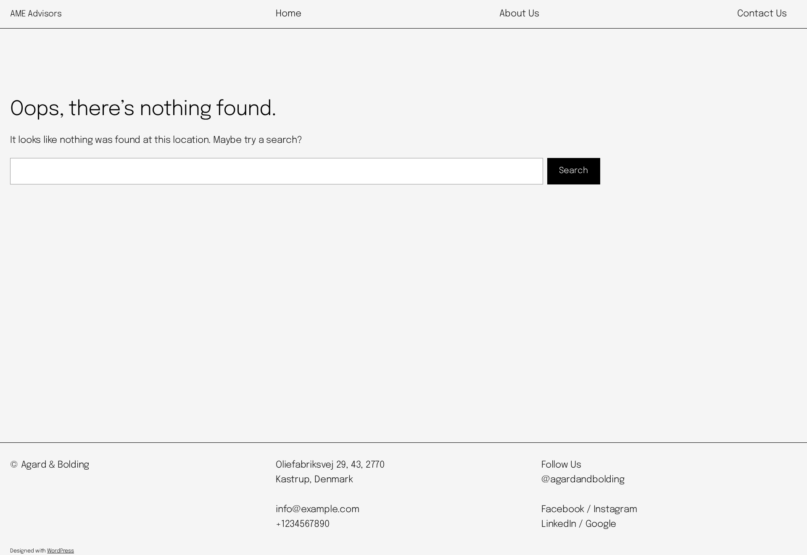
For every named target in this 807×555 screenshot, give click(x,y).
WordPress (60, 551)
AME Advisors (35, 14)
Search (573, 170)
